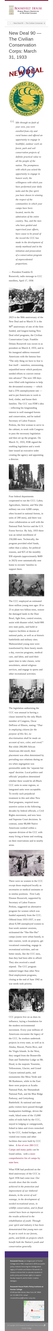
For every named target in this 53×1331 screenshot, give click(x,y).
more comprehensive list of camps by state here (24, 1158)
